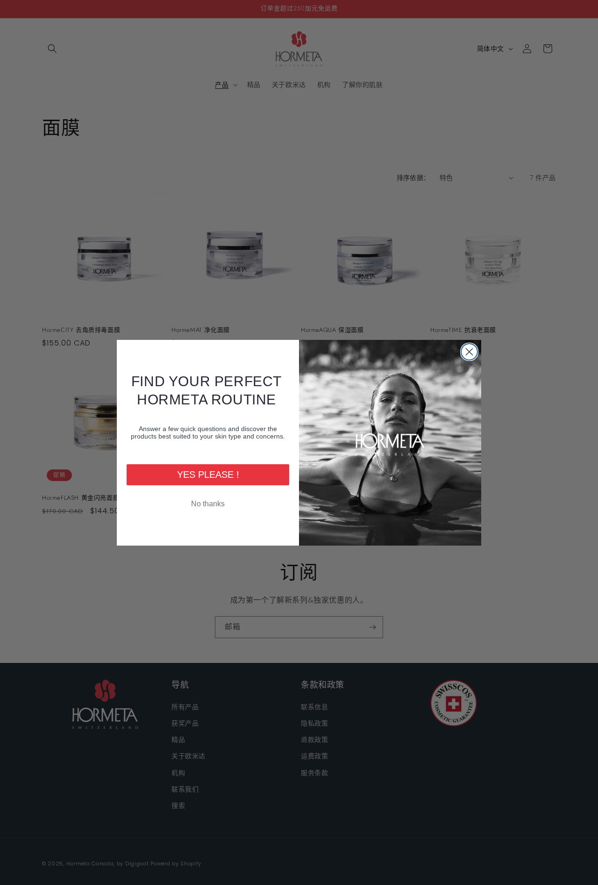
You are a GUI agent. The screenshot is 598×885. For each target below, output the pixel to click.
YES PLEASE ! (208, 474)
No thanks (208, 504)
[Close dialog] (469, 352)
